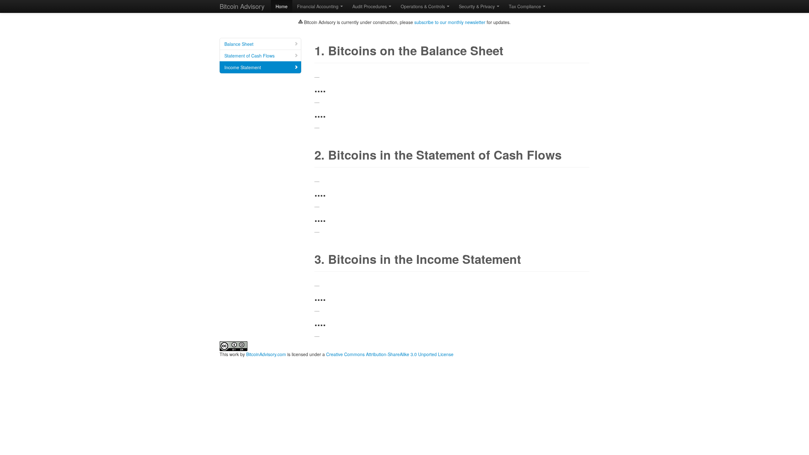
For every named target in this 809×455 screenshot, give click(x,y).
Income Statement (242, 67)
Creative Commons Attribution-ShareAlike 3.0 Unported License (389, 354)
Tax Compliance (525, 6)
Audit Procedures (370, 6)
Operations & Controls (423, 6)
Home (282, 6)
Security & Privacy (477, 6)
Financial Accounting (318, 6)
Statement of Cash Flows (249, 55)
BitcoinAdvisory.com (266, 354)
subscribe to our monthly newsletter (449, 22)
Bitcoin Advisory (242, 6)
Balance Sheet (238, 44)
